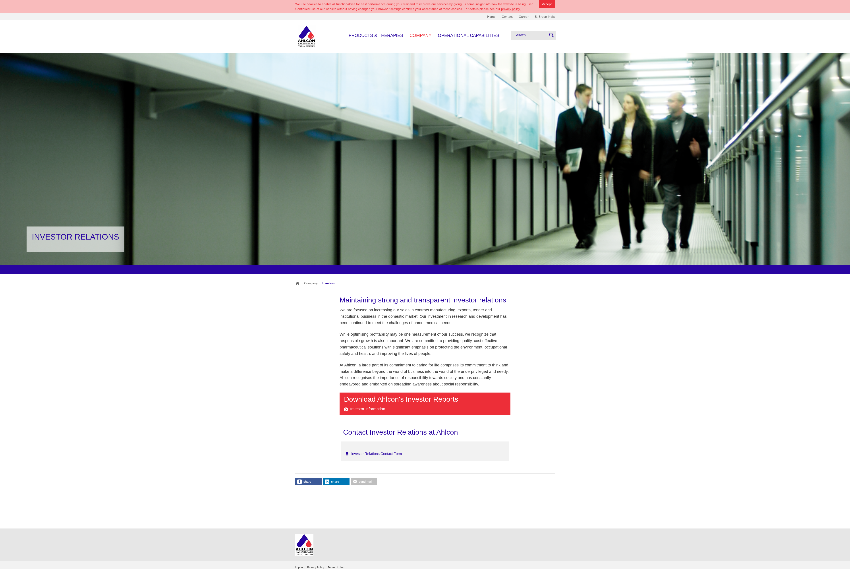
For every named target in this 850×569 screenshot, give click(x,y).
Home (491, 16)
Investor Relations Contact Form (376, 454)
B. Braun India (545, 16)
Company (420, 35)
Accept (547, 4)
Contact (507, 16)
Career (524, 16)
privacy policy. (511, 9)
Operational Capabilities (468, 35)
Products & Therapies (376, 35)
